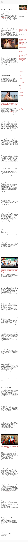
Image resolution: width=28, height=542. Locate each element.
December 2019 (22, 82)
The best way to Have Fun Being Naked (9, 168)
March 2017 (21, 85)
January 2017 (21, 88)
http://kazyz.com (8, 491)
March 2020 (21, 81)
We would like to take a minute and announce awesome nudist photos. (23, 30)
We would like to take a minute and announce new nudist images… (23, 22)
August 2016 (21, 95)
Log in (20, 106)
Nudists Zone (3, 1)
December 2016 (22, 89)
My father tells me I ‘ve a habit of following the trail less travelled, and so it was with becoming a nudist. (9, 386)
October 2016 (21, 92)
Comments (21, 109)
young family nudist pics (10, 27)
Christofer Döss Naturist (22, 58)
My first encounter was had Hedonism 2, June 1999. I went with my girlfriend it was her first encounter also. (23, 50)
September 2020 (22, 72)
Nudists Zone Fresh (23, 65)
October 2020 (21, 71)
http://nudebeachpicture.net (12, 111)
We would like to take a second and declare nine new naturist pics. (23, 25)
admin (7, 11)
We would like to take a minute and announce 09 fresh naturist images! (23, 19)
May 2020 (21, 78)
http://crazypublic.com (3, 17)
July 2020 (21, 75)
